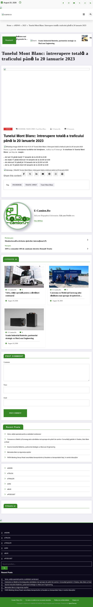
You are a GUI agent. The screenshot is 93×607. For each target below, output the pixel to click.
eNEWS (8, 129)
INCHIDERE (21, 129)
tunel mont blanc (41, 129)
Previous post (9, 238)
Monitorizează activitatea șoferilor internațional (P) (25, 241)
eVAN (9, 484)
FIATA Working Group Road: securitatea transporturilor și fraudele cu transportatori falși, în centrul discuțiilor (42, 457)
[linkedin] (36, 173)
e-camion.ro (56, 129)
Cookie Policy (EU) (17, 600)
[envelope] (42, 173)
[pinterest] (49, 173)
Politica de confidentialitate (61, 600)
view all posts (38, 221)
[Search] (91, 14)
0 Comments (70, 129)
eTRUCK (10, 473)
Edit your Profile (65, 216)
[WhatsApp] (55, 173)
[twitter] (30, 173)
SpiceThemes (72, 603)
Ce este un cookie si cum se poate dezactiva (38, 600)
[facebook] (24, 173)
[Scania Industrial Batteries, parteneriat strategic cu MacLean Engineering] (24, 319)
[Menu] (83, 14)
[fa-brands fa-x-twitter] (79, 3)
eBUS (9, 489)
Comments (7, 362)
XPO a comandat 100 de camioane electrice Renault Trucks (28, 249)
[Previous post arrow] (87, 239)
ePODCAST (11, 494)
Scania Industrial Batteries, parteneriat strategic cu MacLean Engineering (52, 42)
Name (5, 385)
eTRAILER (10, 479)
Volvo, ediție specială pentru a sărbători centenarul (22, 294)
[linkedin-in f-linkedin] (90, 3)
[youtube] (74, 3)
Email (5, 398)
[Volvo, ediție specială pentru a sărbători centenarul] (24, 276)
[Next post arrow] (87, 248)
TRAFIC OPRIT (30, 129)
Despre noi (75, 600)
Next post (8, 246)
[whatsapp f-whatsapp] (85, 3)
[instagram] (68, 3)
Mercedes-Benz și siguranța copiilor (19, 452)
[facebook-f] (63, 3)
